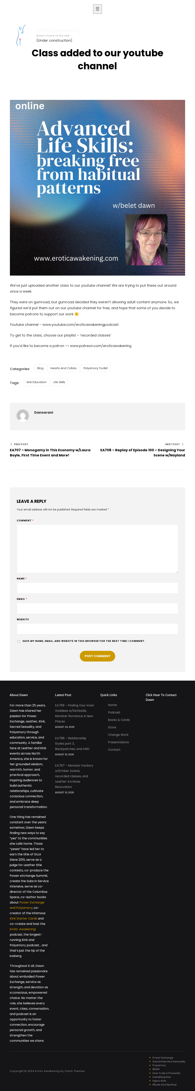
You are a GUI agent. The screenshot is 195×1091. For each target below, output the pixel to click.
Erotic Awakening (58, 30)
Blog (40, 368)
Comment (25, 520)
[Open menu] (97, 9)
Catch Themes (75, 1071)
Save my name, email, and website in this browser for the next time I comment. (83, 641)
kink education (36, 382)
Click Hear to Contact (161, 695)
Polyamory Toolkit (96, 368)
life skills (59, 382)
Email (22, 599)
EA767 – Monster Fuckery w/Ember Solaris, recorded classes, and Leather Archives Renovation (74, 776)
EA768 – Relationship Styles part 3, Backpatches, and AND (72, 743)
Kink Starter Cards (23, 918)
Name (22, 578)
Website (23, 619)
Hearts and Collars (63, 368)
